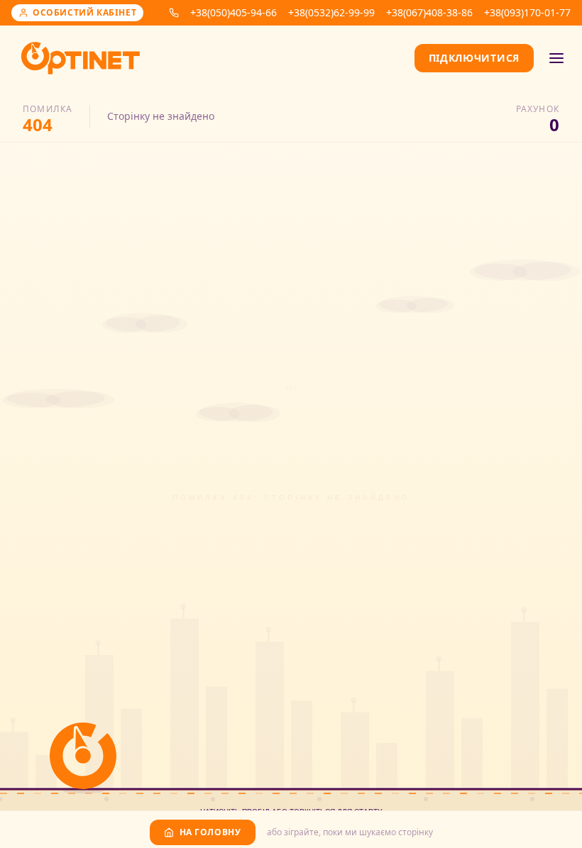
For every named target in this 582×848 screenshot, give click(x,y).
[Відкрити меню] (556, 58)
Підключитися (474, 58)
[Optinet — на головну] (80, 58)
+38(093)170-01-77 (527, 12)
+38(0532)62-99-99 (331, 12)
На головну (210, 832)
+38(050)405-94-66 (233, 12)
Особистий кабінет (84, 12)
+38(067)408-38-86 (429, 12)
